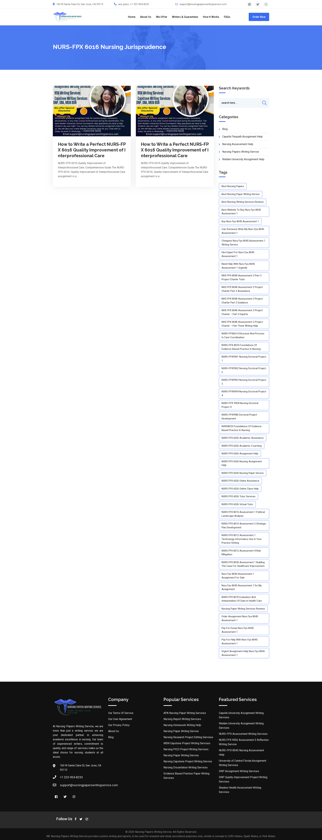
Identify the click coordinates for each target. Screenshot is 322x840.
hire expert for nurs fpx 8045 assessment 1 (238, 254)
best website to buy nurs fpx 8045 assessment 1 (241, 211)
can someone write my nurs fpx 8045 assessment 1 (243, 231)
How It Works (211, 16)
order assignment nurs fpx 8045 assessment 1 (240, 618)
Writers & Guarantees (185, 16)
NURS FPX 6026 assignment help (240, 453)
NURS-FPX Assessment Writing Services (243, 733)
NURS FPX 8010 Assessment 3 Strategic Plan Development (244, 525)
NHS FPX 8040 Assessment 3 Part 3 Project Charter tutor (241, 277)
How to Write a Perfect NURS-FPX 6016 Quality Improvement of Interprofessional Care (92, 150)
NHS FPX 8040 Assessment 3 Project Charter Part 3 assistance (242, 289)
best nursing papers (233, 186)
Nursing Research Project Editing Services (188, 737)
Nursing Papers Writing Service (240, 151)
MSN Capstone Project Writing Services (187, 743)
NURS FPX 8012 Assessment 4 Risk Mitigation (241, 552)
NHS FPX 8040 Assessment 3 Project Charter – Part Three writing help (242, 323)
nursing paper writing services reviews (243, 608)
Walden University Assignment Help (243, 159)
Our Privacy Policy (119, 725)
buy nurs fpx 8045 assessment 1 (240, 221)
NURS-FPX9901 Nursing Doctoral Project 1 (244, 358)
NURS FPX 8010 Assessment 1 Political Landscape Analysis (243, 514)
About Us (145, 16)
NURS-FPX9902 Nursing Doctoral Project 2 (244, 370)
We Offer (161, 16)
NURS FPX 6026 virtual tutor (237, 504)
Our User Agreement (120, 719)
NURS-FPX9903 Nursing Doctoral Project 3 (244, 381)
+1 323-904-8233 (139, 4)
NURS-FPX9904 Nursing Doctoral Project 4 (244, 393)
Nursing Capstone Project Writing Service (188, 761)
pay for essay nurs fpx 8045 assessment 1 (238, 630)
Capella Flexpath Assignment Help (242, 136)
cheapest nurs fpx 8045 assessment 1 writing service (243, 242)
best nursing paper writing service (241, 194)
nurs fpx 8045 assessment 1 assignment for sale (238, 575)
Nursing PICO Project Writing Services (186, 749)
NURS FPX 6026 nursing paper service (243, 473)
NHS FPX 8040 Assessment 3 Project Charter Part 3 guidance (242, 300)
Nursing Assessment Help (237, 144)
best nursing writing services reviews (243, 201)
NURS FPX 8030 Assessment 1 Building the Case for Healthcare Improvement (243, 564)
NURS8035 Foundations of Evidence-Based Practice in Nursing (242, 428)
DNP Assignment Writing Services (239, 771)
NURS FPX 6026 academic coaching (242, 445)
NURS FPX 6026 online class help (240, 488)
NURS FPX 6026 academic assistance (243, 437)
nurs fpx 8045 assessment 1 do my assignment (242, 587)
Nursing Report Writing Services (182, 719)
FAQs (227, 16)
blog (225, 129)
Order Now (258, 16)
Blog (111, 737)
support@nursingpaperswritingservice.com (203, 4)
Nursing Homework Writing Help (182, 725)
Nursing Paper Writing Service (181, 731)
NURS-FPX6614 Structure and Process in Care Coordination (243, 335)
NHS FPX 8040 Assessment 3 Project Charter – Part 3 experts (242, 312)
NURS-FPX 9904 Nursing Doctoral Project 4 (240, 405)
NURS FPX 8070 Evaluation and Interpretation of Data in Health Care (242, 599)
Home (131, 16)
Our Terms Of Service (120, 713)
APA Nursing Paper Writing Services (185, 713)
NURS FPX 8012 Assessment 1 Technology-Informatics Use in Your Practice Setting (242, 539)
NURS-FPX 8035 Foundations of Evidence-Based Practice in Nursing (241, 347)
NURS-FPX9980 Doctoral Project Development (239, 416)
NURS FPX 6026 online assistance (240, 480)
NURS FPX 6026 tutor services (238, 496)
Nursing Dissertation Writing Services (186, 767)
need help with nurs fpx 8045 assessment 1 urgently (238, 265)
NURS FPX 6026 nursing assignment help (242, 463)
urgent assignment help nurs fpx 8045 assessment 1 (243, 653)
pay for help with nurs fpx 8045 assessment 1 (239, 641)
